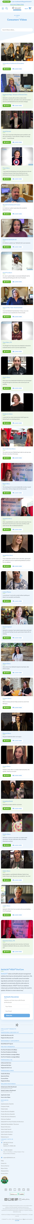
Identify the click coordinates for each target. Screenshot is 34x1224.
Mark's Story (6, 377)
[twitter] (23, 1189)
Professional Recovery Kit (10, 1032)
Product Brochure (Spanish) (8, 1114)
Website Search (5, 1137)
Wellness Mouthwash (8, 1083)
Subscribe (9, 1015)
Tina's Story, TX (7, 342)
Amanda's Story (7, 518)
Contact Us (3, 1163)
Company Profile (5, 1106)
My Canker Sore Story (9, 449)
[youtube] (14, 1189)
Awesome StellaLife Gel (10, 239)
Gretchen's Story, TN (9, 941)
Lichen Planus (7, 592)
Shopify (16, 1220)
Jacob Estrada (7, 131)
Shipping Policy (5, 1171)
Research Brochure (5, 1126)
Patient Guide (4, 1109)
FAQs (2, 1160)
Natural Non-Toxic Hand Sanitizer (13, 307)
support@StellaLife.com (9, 1157)
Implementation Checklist (7, 1104)
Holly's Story (6, 871)
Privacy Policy (4, 1173)
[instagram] (6, 1189)
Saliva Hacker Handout (6, 1134)
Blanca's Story (7, 733)
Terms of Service (5, 1165)
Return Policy (4, 1168)
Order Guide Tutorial (6, 1129)
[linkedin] (19, 1189)
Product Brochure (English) (7, 1111)
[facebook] (10, 1189)
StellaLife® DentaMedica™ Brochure (10, 1124)
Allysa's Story (7, 663)
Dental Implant (7, 627)
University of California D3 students (13, 63)
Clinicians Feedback (6, 1119)
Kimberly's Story (7, 414)
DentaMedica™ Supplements (10, 1040)
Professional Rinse (7, 1070)
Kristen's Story (7, 698)
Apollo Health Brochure (7, 1132)
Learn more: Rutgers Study (17, 4)
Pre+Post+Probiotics (8, 1046)
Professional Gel (6, 1059)
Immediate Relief (8, 801)
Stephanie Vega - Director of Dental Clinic (15, 94)
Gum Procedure (7, 272)
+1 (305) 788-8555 (7, 1150)
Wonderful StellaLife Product (11, 205)
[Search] (7, 9)
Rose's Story (6, 484)
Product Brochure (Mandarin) (8, 1116)
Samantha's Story (8, 555)
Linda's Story (6, 906)
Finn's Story (6, 168)
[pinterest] (28, 1189)
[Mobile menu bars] (3, 8)
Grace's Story (6, 766)
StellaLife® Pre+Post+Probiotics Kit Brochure (12, 1121)
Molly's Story (7, 834)
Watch (7, 69)
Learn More (18, 69)
